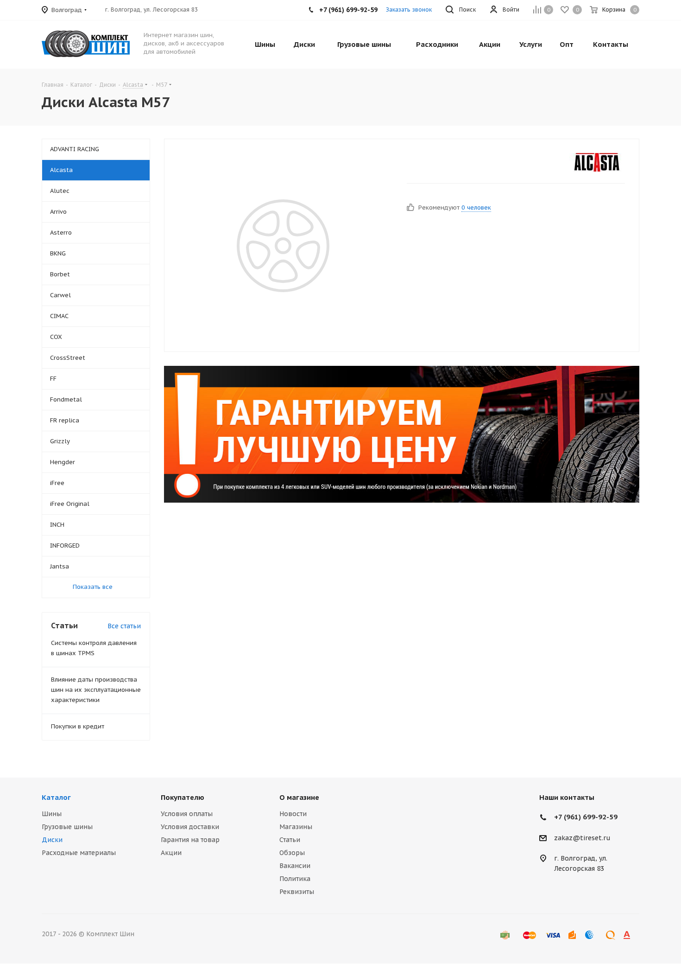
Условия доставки (190, 827)
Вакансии (294, 866)
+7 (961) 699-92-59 (586, 816)
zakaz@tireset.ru (582, 838)
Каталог (56, 797)
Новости (293, 814)
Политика (294, 879)
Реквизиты (296, 891)
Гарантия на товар (190, 840)
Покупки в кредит (77, 726)
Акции (171, 853)
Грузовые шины (67, 827)
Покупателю (182, 797)
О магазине (299, 797)
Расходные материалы (79, 853)
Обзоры (292, 853)
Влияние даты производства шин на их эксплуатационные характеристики (96, 690)
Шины (52, 814)
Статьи (289, 840)
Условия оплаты (187, 814)
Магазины (295, 827)
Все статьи (124, 626)
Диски (52, 840)
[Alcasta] (597, 162)
